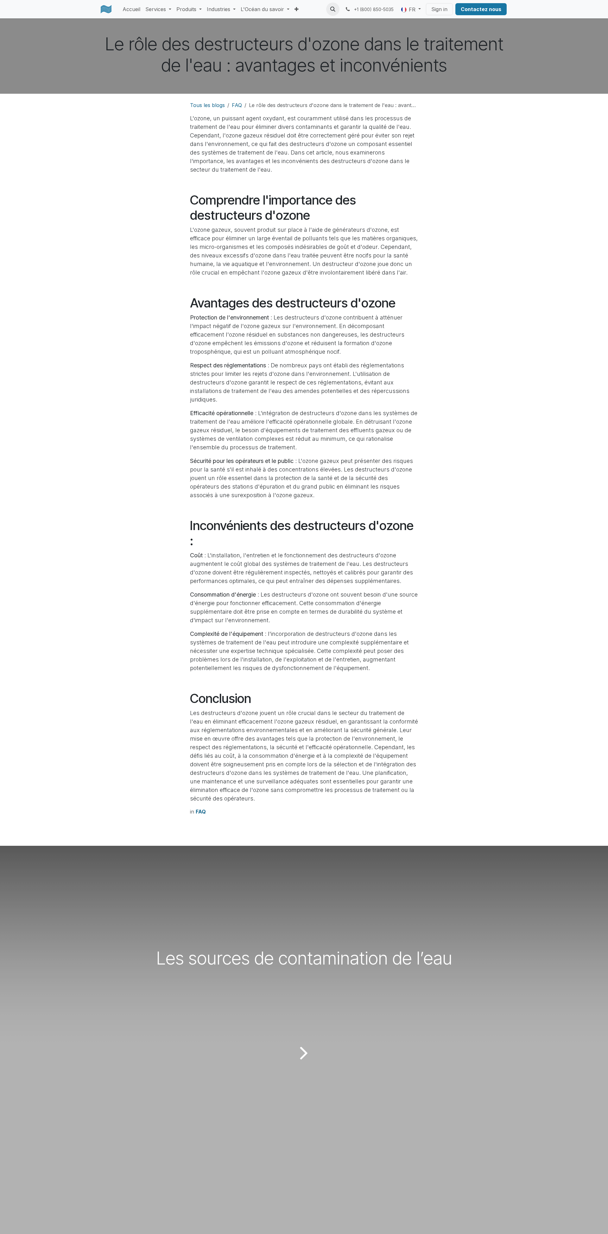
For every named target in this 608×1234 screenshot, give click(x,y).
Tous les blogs (207, 105)
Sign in (439, 9)
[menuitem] (131, 9)
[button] (332, 9)
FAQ (237, 105)
